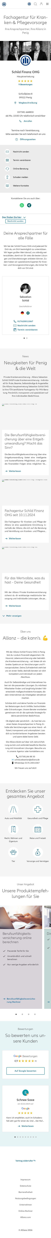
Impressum (25, 1179)
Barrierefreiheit (25, 1192)
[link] (16, 168)
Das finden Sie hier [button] (12, 217)
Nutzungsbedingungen (25, 1198)
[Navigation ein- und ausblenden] (47, 4)
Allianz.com (25, 1217)
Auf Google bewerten (25, 1071)
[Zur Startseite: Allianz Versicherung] (4, 4)
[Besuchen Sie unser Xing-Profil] (29, 205)
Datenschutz (25, 1186)
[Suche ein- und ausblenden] (35, 4)
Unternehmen (25, 1204)
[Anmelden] (41, 4)
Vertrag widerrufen (24, 1161)
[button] (25, 60)
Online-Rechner (25, 1211)
